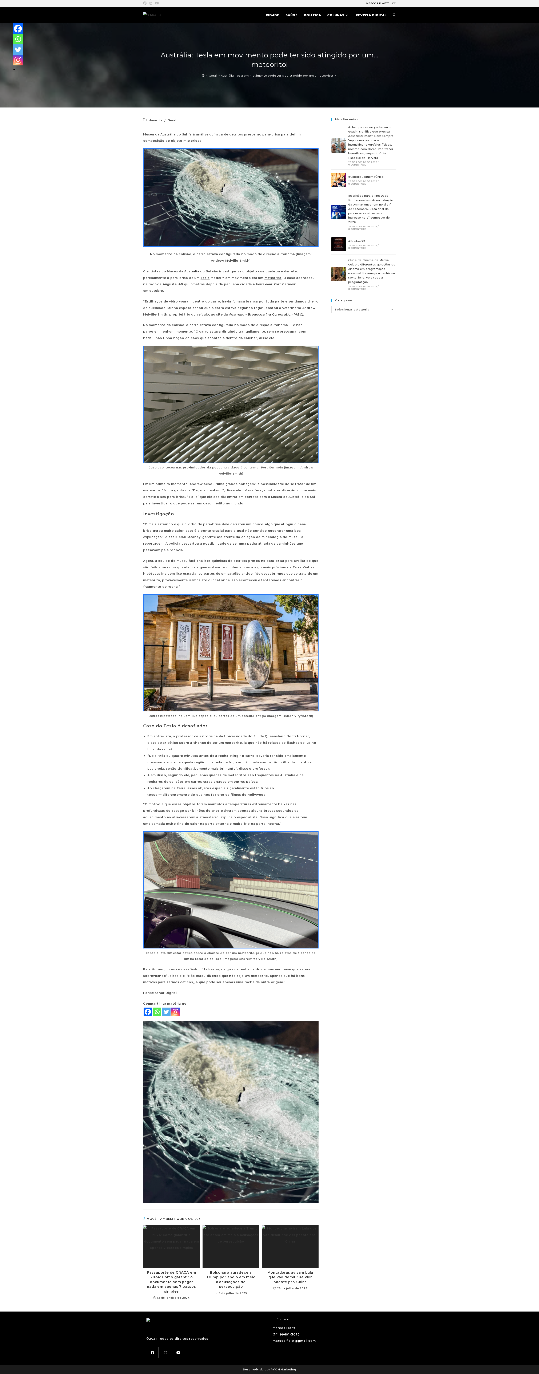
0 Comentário (357, 164)
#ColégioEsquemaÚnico (366, 176)
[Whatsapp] (157, 1012)
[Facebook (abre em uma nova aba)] (145, 3)
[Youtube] (178, 1352)
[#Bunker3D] (338, 244)
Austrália (191, 271)
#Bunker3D (356, 241)
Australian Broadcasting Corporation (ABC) (266, 314)
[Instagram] (175, 1012)
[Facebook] (148, 1012)
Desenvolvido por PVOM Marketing (269, 1369)
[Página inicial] (203, 75)
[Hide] (14, 69)
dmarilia (156, 120)
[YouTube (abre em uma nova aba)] (157, 3)
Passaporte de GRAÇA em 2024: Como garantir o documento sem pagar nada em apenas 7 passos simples (171, 1282)
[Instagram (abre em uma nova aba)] (151, 3)
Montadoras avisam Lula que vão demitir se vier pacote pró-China (290, 1277)
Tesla (205, 278)
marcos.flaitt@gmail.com (294, 1341)
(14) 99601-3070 (286, 1334)
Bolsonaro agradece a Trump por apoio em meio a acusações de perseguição (231, 1280)
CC (394, 3)
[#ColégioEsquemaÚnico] (338, 180)
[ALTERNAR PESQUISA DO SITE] (394, 15)
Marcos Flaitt (377, 3)
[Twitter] (166, 1012)
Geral (172, 120)
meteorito (273, 278)
